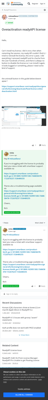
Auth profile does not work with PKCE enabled (21, 328)
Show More (25, 335)
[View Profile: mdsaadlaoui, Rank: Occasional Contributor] (4, 17)
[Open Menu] (44, 10)
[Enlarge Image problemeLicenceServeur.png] (24, 116)
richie (12, 153)
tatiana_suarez (18, 330)
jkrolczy (15, 363)
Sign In (42, 4)
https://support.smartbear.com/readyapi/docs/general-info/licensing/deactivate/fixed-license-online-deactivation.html (24, 89)
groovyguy (16, 323)
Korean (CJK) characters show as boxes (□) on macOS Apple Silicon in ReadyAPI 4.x (21, 308)
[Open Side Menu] (3, 3)
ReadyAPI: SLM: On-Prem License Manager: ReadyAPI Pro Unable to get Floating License (20, 359)
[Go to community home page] (14, 4)
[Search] (29, 3)
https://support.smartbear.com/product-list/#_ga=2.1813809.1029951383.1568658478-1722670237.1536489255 (23, 176)
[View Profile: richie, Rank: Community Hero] (5, 230)
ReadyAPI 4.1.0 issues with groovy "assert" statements (20, 319)
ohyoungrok (15, 313)
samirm (15, 353)
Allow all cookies (24, 395)
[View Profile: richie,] (6, 154)
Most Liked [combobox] (40, 223)
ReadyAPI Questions (10, 10)
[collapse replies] (24, 227)
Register (35, 4)
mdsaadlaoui (13, 16)
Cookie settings (24, 389)
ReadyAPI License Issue (12, 350)
